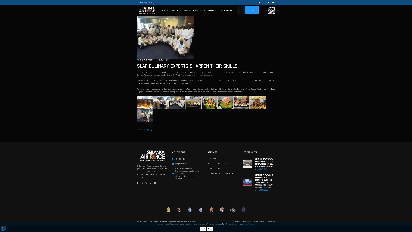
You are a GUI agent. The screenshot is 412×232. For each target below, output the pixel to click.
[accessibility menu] (3, 228)
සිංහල (146, 2)
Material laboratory (215, 168)
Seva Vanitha (226, 10)
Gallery (185, 10)
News (164, 10)
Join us (251, 10)
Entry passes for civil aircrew (218, 163)
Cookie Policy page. (249, 224)
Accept (203, 229)
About (173, 10)
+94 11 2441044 (181, 159)
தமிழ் (150, 2)
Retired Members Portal (216, 158)
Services (212, 10)
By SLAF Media (164, 60)
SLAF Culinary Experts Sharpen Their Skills (187, 66)
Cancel (210, 229)
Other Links (198, 10)
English (141, 2)
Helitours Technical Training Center (220, 173)
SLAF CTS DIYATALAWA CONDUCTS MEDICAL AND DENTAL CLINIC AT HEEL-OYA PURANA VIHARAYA (264, 163)
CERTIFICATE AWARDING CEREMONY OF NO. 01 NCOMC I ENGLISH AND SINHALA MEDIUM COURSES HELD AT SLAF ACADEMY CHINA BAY (264, 181)
